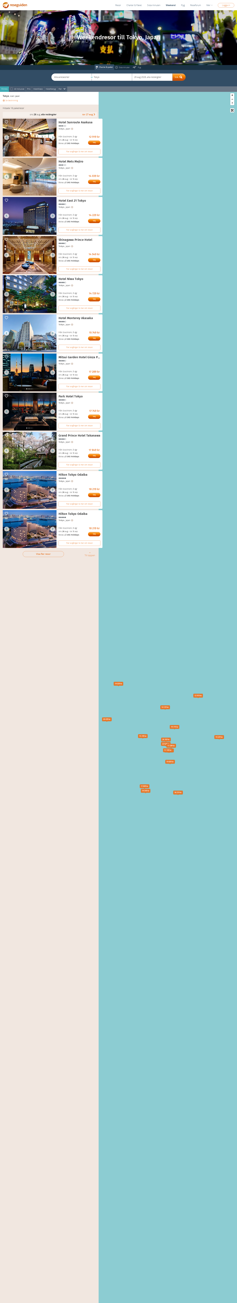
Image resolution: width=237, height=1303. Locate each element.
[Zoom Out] (232, 99)
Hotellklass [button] (38, 89)
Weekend (171, 5)
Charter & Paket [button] (134, 5)
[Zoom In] (232, 95)
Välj (94, 142)
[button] (71, 77)
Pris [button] (28, 89)
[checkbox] (11, 89)
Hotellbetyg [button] (51, 89)
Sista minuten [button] (153, 5)
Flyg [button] (183, 5)
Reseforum (195, 5)
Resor (118, 5)
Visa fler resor (43, 554)
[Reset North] (232, 103)
